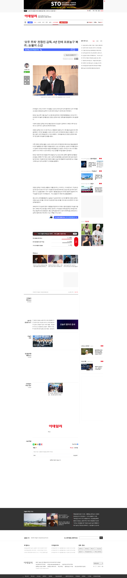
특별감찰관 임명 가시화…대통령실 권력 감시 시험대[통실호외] (88, 514)
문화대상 (81, 548)
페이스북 (25, 77)
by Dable (29, 357)
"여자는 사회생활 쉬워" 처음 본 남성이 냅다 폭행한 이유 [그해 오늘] (88, 523)
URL (28, 83)
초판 (99, 10)
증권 (97, 41)
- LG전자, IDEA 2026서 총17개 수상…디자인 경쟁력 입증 (35, 552)
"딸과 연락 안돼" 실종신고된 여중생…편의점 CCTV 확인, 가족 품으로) (48, 328)
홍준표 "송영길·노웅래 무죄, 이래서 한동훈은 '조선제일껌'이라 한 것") (48, 320)
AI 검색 (30, 22)
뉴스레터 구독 (70, 292)
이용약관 (50, 576)
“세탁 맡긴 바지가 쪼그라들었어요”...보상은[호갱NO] (85, 518)
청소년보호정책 (58, 576)
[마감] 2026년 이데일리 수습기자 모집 (39, 537)
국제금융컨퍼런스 (88, 551)
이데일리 (38, 16)
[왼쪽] (50, 336)
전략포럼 (87, 548)
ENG (90, 10)
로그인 (102, 10)
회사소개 (27, 576)
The (100, 22)
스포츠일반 (55, 22)
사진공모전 (98, 548)
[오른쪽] (51, 336)
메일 (25, 80)
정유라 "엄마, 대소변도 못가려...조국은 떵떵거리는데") (45, 322)
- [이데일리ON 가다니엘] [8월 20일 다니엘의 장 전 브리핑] (63, 550)
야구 (43, 22)
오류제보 (83, 576)
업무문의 (44, 576)
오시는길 (38, 576)
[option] (51, 11)
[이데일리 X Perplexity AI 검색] (51, 49)
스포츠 (39, 22)
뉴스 (94, 41)
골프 (50, 22)
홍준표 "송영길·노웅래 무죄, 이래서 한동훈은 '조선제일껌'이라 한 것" (89, 520)
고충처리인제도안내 (69, 576)
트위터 (28, 77)
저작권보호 (77, 576)
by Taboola (29, 301)
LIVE (25, 10)
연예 (101, 41)
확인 (101, 537)
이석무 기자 (26, 69)
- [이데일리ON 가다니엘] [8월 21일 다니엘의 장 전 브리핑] (63, 548)
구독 (93, 10)
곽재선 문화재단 (97, 551)
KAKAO (25, 83)
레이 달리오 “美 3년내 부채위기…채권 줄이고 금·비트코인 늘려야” (88, 525)
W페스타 (92, 548)
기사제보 (89, 576)
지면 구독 (76, 292)
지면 (96, 10)
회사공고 (32, 576)
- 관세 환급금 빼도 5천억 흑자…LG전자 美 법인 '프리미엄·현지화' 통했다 (36, 550)
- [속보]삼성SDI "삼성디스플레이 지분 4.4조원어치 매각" (35, 548)
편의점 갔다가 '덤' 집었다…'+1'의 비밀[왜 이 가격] (84, 516)
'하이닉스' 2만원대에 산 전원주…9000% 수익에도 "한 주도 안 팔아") (47, 326)
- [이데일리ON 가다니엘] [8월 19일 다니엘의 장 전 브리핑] (63, 552)
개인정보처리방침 (96, 576)
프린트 (28, 80)
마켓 (95, 22)
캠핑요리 (81, 551)
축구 (47, 22)
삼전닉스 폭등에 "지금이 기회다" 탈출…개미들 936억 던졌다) (46, 324)
